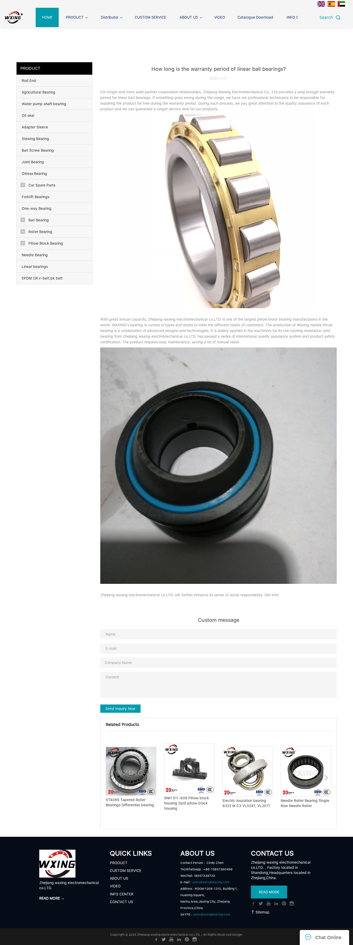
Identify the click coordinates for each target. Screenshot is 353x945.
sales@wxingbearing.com (210, 882)
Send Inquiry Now (120, 709)
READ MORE (269, 892)
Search (327, 17)
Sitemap (262, 912)
